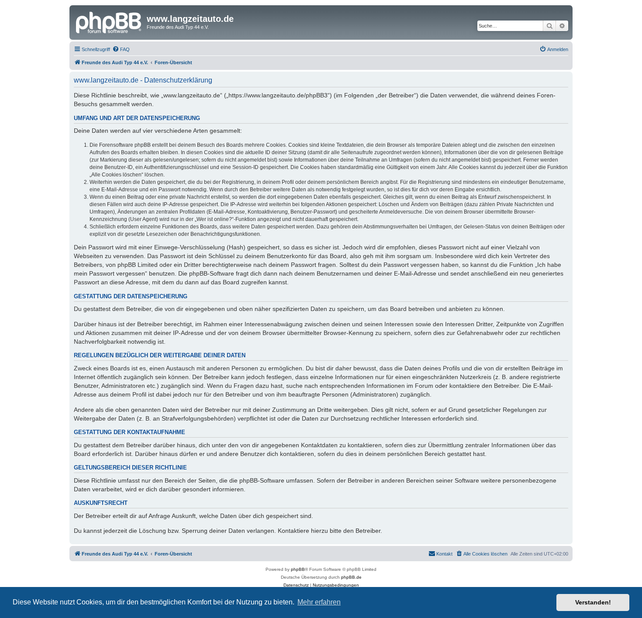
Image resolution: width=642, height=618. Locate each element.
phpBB (298, 569)
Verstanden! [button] (593, 602)
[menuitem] (121, 49)
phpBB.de (351, 577)
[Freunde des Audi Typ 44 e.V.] (109, 21)
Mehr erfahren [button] (319, 602)
